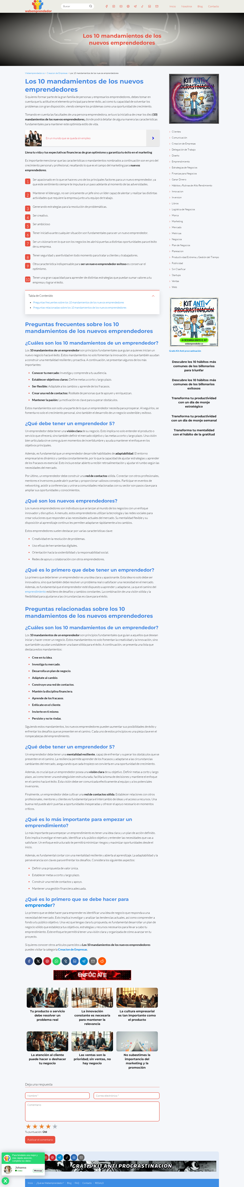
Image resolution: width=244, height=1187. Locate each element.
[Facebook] (106, 6)
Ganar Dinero (179, 179)
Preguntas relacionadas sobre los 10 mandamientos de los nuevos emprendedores (79, 307)
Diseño (175, 155)
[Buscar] (90, 6)
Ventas (175, 281)
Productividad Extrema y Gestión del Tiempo (195, 257)
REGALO (99, 1183)
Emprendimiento (181, 161)
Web (174, 287)
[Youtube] (121, 6)
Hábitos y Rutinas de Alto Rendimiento (192, 185)
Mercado (176, 227)
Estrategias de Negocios (184, 167)
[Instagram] (114, 6)
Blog (200, 6)
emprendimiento (35, 591)
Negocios (177, 239)
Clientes (176, 131)
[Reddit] (102, 961)
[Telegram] (135, 6)
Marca (175, 215)
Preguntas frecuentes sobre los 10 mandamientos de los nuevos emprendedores (78, 302)
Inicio (172, 6)
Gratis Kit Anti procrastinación (185, 350)
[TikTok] (142, 6)
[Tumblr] (66, 961)
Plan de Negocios (181, 245)
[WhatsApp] (56, 961)
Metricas (176, 233)
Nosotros (186, 6)
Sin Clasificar (179, 269)
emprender (38, 905)
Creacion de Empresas (184, 143)
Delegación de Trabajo (184, 149)
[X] (38, 961)
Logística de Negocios (183, 209)
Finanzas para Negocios (184, 173)
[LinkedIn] (149, 6)
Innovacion (177, 191)
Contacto (213, 6)
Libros (175, 203)
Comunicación (179, 137)
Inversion (177, 197)
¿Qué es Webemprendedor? (50, 1183)
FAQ (77, 1183)
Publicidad (177, 263)
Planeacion (177, 251)
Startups (176, 275)
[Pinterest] (128, 6)
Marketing (177, 221)
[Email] (157, 6)
